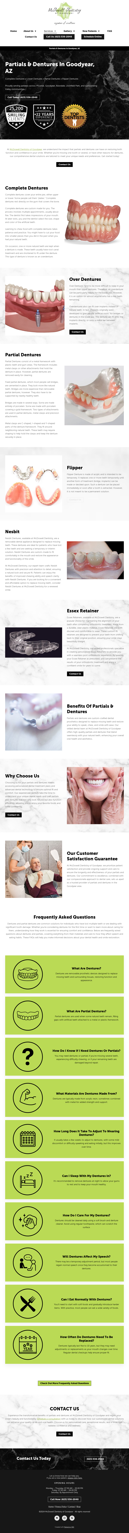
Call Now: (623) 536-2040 (64, 1499)
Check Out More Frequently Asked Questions (64, 1383)
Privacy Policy (61, 1507)
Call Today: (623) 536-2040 (22, 97)
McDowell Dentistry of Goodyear (26, 149)
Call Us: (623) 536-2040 (59, 36)
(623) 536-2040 (95, 1459)
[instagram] (64, 1518)
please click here (75, 1478)
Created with (64, 1527)
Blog (78, 1507)
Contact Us (31, 36)
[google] (72, 1518)
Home (13, 31)
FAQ (109, 31)
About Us (30, 31)
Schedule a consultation (49, 1419)
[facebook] (56, 1518)
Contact (71, 1507)
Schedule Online (93, 36)
